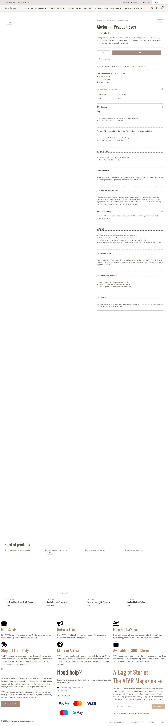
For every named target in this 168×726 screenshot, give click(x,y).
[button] (138, 2)
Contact (162, 722)
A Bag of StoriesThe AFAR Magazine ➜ (138, 676)
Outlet (109, 21)
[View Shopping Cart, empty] (161, 8)
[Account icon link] (156, 8)
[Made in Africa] (60, 644)
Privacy (151, 722)
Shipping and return (136, 722)
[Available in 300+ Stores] (116, 644)
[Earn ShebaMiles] (116, 623)
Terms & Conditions (117, 722)
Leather (143, 66)
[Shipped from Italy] (4, 644)
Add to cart (136, 53)
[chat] (2, 669)
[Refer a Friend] (60, 623)
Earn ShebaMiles (125, 629)
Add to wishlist (104, 59)
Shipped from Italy (15, 650)
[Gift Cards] (4, 623)
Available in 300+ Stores (131, 650)
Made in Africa (68, 650)
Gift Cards (8, 629)
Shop (103, 21)
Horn (139, 66)
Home (99, 21)
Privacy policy (143, 713)
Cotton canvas (132, 66)
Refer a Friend (67, 629)
